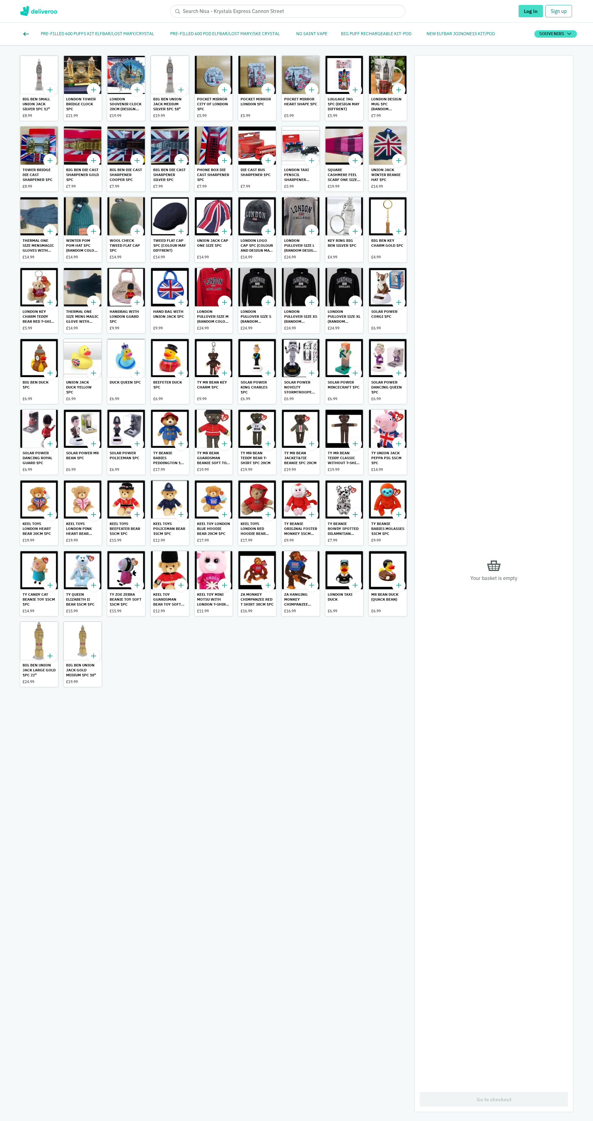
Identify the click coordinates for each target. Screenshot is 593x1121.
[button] (39, 88)
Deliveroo (38, 11)
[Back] (27, 34)
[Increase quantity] (50, 89)
